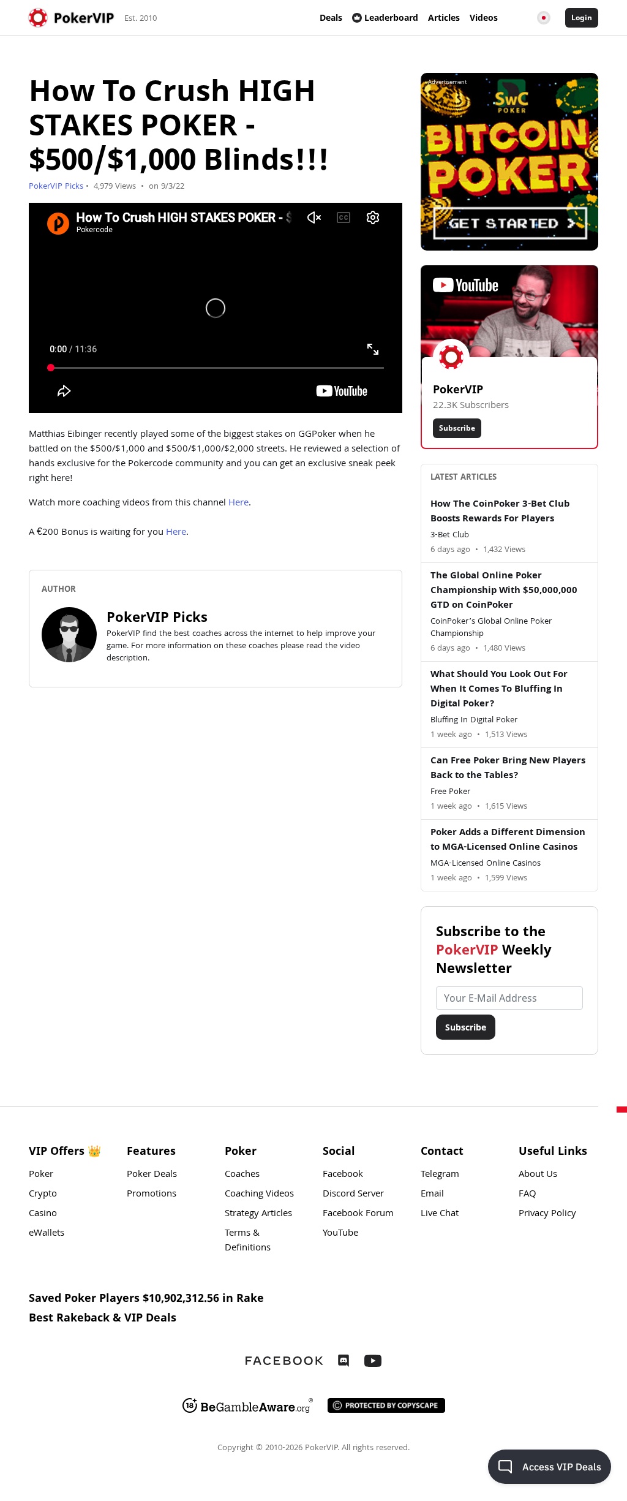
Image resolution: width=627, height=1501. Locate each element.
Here (238, 504)
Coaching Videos (259, 1194)
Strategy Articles (258, 1214)
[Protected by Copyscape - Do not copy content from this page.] (386, 1405)
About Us (538, 1175)
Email (432, 1194)
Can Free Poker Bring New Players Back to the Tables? (507, 769)
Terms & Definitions (248, 1241)
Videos (484, 17)
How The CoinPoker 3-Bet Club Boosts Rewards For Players (499, 512)
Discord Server (353, 1194)
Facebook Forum (358, 1214)
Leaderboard (391, 17)
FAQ (527, 1194)
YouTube (340, 1234)
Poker (41, 1175)
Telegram (440, 1175)
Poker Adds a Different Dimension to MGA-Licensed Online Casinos (507, 840)
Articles (444, 17)
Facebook (343, 1175)
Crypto (43, 1194)
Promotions (151, 1194)
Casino (43, 1214)
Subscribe (457, 428)
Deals (331, 17)
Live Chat (440, 1214)
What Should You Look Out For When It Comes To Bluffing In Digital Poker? (499, 690)
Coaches (242, 1175)
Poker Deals (152, 1175)
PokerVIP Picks (56, 187)
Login (581, 17)
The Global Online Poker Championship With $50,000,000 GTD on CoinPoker (503, 591)
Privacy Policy (547, 1214)
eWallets (46, 1234)
